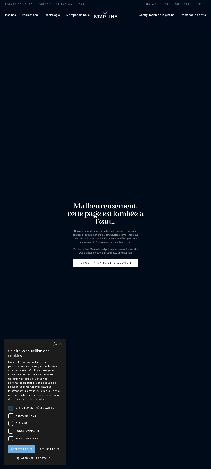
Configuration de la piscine (157, 15)
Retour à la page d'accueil (105, 262)
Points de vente (19, 4)
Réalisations (30, 15)
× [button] (60, 344)
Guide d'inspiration (56, 4)
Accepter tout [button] (21, 449)
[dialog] (35, 402)
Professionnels (178, 3)
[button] (35, 458)
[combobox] (202, 4)
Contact (151, 3)
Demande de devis (193, 15)
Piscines (10, 15)
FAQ (82, 4)
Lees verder (37, 399)
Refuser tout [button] (49, 449)
